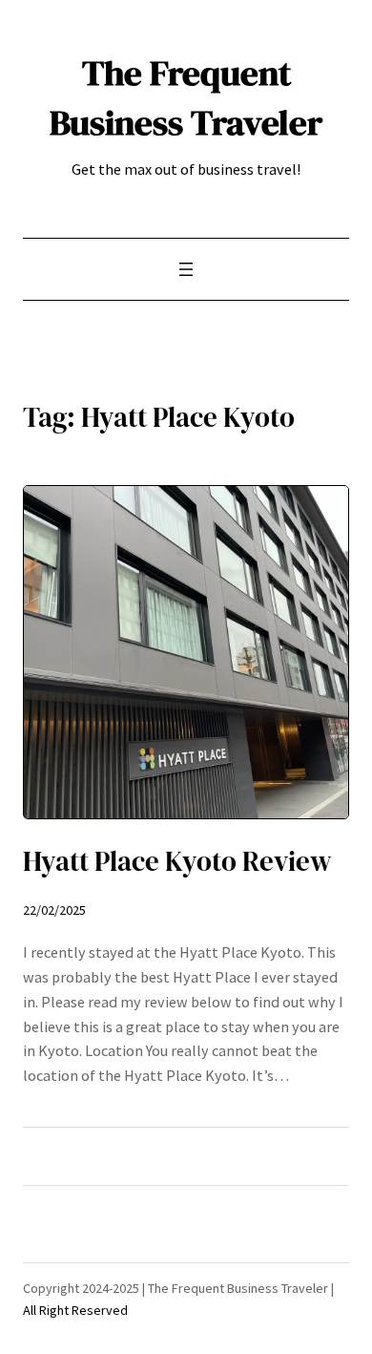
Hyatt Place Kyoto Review (177, 861)
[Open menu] (186, 269)
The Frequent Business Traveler (186, 97)
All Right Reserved (75, 1310)
